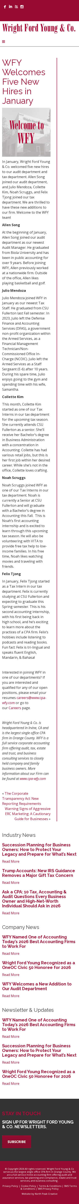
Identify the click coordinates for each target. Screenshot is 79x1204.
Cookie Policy (28, 1185)
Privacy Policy (10, 1185)
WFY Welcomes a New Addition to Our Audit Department (37, 986)
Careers (15, 708)
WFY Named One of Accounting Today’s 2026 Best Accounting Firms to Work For (38, 941)
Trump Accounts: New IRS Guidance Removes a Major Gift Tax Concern (38, 873)
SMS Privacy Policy (48, 1188)
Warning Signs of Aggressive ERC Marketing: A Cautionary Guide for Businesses (28, 813)
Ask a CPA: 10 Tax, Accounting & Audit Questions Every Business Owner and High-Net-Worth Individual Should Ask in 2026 (34, 898)
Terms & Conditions (50, 1185)
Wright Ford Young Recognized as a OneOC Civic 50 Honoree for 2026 (38, 965)
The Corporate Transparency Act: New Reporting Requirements (21, 798)
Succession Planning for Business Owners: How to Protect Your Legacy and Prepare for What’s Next (39, 849)
